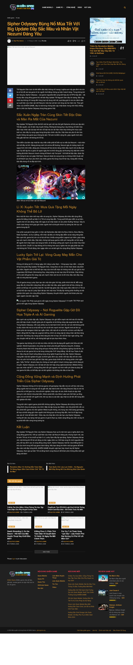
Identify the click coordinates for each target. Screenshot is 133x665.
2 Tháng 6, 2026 (41, 544)
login (13, 559)
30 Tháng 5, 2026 (67, 512)
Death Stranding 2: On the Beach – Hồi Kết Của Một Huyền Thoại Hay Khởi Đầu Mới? (18, 535)
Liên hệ (94, 630)
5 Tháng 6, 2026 (32, 41)
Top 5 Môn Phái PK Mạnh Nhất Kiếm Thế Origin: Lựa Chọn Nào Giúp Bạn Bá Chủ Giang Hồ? (111, 64)
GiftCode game (43, 585)
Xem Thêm (46, 552)
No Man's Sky (114, 576)
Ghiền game (10, 18)
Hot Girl (87, 7)
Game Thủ (41, 582)
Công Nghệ (70, 7)
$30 (123, 598)
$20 (122, 615)
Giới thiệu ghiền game (83, 630)
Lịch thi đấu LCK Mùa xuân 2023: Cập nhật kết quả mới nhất (111, 90)
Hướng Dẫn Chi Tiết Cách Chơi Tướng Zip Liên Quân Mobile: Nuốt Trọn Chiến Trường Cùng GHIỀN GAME (81, 592)
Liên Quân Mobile (58, 581)
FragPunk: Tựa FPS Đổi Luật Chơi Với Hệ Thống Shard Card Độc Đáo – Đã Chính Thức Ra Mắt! (66, 508)
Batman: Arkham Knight (115, 606)
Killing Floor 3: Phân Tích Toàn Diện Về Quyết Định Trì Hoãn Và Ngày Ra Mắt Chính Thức (45, 535)
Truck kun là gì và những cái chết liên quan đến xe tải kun (109, 81)
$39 (117, 583)
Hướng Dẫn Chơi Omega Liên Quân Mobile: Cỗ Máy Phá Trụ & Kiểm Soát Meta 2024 (80, 614)
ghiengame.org (41, 630)
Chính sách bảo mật (105, 630)
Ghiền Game (11, 580)
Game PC (59, 7)
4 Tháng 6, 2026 (27, 512)
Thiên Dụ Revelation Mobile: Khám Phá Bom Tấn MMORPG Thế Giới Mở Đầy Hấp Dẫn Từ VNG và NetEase (103, 50)
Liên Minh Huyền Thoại (58, 577)
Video (80, 7)
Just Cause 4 (114, 590)
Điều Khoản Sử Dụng (119, 630)
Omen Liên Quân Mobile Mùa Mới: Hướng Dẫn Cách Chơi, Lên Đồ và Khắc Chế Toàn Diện (81, 606)
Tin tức (18, 18)
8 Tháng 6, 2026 (14, 544)
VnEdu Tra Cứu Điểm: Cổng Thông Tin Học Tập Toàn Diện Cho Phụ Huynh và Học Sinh (25, 508)
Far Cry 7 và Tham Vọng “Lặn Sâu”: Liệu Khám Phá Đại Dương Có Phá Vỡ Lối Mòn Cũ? (72, 535)
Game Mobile (47, 7)
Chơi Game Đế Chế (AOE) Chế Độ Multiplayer (110, 73)
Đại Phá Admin (19, 41)
